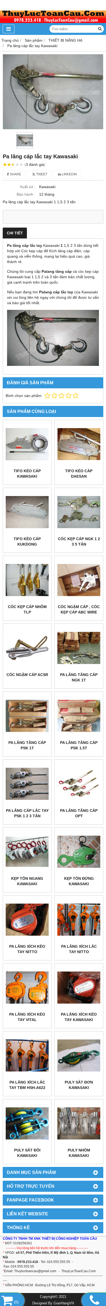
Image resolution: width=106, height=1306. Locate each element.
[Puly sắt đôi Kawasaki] (27, 1123)
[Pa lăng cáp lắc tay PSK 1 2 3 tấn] (27, 783)
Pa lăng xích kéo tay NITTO (27, 949)
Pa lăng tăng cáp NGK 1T (79, 677)
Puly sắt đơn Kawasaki (79, 1085)
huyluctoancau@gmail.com (36, 1271)
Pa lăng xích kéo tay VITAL (27, 1017)
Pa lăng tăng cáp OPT (79, 813)
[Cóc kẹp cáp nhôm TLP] (27, 580)
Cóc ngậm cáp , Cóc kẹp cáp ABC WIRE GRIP (79, 612)
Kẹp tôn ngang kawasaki (27, 881)
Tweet (41, 174)
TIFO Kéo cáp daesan (78, 473)
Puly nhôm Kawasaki (79, 1153)
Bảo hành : (26, 194)
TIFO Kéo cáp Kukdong (27, 541)
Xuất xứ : (27, 187)
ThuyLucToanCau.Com (78, 1271)
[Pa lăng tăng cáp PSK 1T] (27, 715)
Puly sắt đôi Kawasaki (27, 1153)
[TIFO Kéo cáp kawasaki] (27, 444)
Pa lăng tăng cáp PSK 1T (27, 745)
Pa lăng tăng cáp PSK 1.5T (79, 745)
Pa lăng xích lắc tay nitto (79, 949)
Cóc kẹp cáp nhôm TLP (27, 609)
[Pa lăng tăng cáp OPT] (78, 783)
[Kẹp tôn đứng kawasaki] (78, 851)
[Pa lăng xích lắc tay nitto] (78, 919)
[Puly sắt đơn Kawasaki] (78, 1055)
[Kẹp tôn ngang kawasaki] (27, 851)
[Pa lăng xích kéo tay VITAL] (27, 987)
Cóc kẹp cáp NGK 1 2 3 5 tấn (79, 541)
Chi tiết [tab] (15, 233)
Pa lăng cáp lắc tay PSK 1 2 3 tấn (27, 813)
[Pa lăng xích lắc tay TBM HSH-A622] (27, 1055)
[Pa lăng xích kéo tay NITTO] (27, 919)
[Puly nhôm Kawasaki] (78, 1123)
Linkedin (69, 174)
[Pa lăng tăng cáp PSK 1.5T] (78, 715)
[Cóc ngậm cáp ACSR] (27, 647)
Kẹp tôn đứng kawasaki (79, 881)
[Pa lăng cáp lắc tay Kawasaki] (53, 91)
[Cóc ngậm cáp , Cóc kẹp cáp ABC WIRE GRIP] (78, 580)
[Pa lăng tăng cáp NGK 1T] (78, 647)
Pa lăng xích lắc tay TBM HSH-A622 (27, 1085)
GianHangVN (64, 1303)
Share (15, 174)
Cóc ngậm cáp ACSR (27, 674)
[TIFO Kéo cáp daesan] (78, 444)
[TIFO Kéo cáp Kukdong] (27, 512)
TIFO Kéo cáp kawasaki (27, 473)
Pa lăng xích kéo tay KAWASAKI (79, 1017)
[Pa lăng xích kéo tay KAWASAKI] (78, 987)
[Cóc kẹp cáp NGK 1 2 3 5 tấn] (78, 512)
